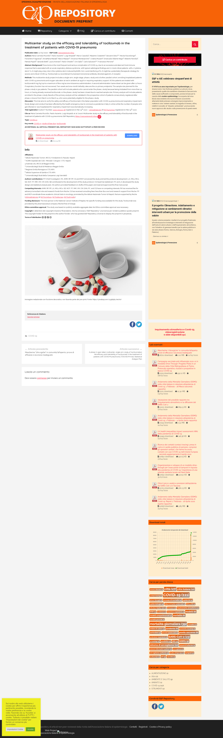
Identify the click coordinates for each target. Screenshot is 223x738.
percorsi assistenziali (170, 632)
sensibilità (166, 641)
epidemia (188, 600)
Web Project (51, 730)
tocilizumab (61, 124)
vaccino (171, 657)
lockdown (161, 612)
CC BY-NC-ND (47, 217)
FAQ (82, 30)
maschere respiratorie (175, 612)
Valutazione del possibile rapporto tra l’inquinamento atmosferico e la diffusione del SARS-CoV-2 (177, 402)
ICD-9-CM (190, 604)
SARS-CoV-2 (179, 636)
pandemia (172, 628)
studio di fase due (49, 124)
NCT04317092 (109, 110)
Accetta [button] (30, 729)
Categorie (64, 30)
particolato (155, 633)
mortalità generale (157, 619)
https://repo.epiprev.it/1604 (86, 116)
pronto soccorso (188, 632)
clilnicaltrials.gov (31, 197)
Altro (154, 676)
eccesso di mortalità (172, 600)
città (170, 589)
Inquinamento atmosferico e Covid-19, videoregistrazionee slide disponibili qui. (175, 332)
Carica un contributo (104, 30)
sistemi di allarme (187, 645)
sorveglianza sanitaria (159, 653)
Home (28, 30)
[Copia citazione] (99, 117)
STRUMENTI (157, 689)
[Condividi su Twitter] (139, 327)
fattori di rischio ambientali (175, 604)
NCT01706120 (46, 197)
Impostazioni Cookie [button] (15, 729)
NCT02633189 (69, 197)
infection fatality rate (158, 608)
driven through (156, 600)
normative (192, 624)
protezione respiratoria (158, 637)
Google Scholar (33, 317)
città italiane (186, 589)
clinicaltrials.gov (95, 110)
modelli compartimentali (161, 615)
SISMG (184, 641)
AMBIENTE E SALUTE (161, 679)
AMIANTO (156, 682)
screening (155, 641)
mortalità (179, 615)
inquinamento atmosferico (188, 608)
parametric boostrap (187, 629)
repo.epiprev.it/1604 (66, 53)
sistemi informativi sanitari (161, 649)
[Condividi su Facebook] (132, 327)
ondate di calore (157, 629)
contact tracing (156, 595)
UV (163, 657)
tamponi (189, 653)
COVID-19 (33, 120)
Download (132, 136)
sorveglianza (178, 649)
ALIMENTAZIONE (159, 673)
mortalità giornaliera (168, 624)
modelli (190, 611)
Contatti (129, 30)
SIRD (175, 641)
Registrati (143, 727)
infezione (171, 608)
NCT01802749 (57, 197)
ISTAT (153, 612)
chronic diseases (156, 589)
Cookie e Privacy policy (160, 727)
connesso (42, 378)
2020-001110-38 (59, 110)
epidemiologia (157, 604)
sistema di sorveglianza (164, 645)
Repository (46, 30)
